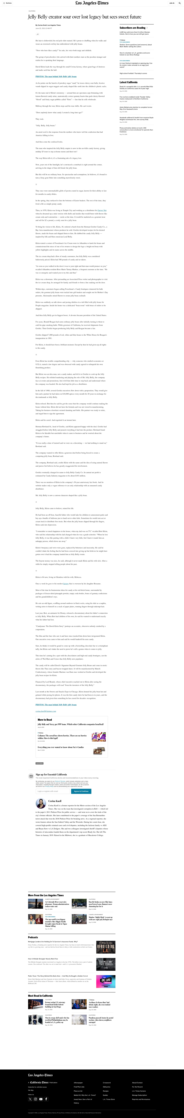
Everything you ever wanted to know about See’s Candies (61, 747)
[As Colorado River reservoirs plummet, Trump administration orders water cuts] (35, 904)
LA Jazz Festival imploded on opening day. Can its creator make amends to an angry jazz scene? (136, 65)
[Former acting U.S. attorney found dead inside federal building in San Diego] (35, 1004)
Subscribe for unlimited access (37, 1087)
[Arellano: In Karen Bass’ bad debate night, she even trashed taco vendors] (79, 1004)
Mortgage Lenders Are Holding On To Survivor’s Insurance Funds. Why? (53, 942)
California (32, 11)
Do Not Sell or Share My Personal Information (89, 1112)
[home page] (92, 3)
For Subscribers (50, 916)
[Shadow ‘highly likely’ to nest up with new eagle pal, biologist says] (79, 919)
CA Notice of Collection (71, 1112)
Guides (105, 1095)
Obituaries (106, 1087)
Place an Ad (78, 1091)
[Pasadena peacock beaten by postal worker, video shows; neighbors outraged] (79, 1020)
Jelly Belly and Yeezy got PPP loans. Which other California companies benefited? (71, 724)
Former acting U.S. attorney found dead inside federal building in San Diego (55, 1004)
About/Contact (137, 1083)
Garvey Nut (102, 210)
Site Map (30, 1090)
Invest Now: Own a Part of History (83, 1101)
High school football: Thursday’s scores (133, 73)
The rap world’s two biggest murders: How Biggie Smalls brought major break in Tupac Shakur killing (56, 923)
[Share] (38, 34)
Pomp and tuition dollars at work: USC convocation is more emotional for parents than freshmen (136, 130)
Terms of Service (60, 781)
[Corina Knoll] (41, 803)
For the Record (137, 1087)
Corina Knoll (54, 801)
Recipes (106, 1091)
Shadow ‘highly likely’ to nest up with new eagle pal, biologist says (100, 918)
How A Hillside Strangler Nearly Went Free (43, 959)
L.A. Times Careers (139, 1091)
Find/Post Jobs (79, 1087)
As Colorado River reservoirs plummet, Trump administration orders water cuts (57, 904)
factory (66, 583)
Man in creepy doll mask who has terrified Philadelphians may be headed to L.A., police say (57, 1020)
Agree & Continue (81, 791)
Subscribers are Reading (132, 27)
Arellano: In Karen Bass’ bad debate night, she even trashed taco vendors (99, 1004)
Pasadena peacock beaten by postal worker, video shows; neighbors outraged (101, 1020)
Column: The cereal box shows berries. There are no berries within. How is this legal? (62, 737)
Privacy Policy (49, 786)
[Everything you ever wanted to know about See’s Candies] (99, 750)
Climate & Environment (52, 899)
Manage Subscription (139, 1095)
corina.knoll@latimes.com (46, 711)
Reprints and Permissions (141, 1099)
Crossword (107, 1083)
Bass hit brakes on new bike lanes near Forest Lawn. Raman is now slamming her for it (100, 904)
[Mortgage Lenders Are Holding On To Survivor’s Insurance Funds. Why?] (105, 947)
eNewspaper (78, 1083)
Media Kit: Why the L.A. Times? (85, 1095)
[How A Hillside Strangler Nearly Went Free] (105, 964)
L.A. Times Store (109, 1099)
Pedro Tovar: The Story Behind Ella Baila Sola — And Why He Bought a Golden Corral (58, 976)
